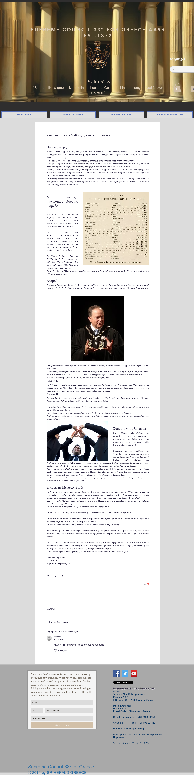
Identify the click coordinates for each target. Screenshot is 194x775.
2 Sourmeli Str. (121, 700)
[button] (177, 87)
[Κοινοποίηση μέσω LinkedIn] (62, 575)
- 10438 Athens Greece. (142, 700)
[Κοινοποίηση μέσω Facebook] (48, 575)
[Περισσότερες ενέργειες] (147, 638)
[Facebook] (116, 673)
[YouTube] (134, 673)
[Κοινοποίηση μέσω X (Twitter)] (55, 575)
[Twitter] (125, 673)
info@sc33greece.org (132, 728)
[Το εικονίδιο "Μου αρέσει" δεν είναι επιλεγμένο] (55, 650)
